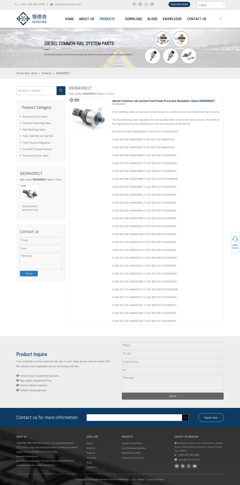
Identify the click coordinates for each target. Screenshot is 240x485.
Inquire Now (211, 417)
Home (89, 443)
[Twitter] (146, 4)
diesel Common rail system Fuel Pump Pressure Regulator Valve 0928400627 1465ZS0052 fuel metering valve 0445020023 (30, 208)
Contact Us (92, 467)
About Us (91, 448)
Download (91, 457)
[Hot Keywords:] (221, 19)
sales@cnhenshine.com (189, 459)
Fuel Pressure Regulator (36, 143)
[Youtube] (152, 4)
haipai (160, 479)
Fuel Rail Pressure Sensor (37, 149)
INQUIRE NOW (179, 4)
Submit (28, 273)
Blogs (89, 462)
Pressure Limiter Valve (35, 156)
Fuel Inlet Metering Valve (37, 123)
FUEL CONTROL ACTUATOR (38, 136)
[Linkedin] (140, 4)
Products (91, 452)
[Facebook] (134, 4)
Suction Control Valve (35, 116)
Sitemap (141, 479)
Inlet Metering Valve (34, 130)
